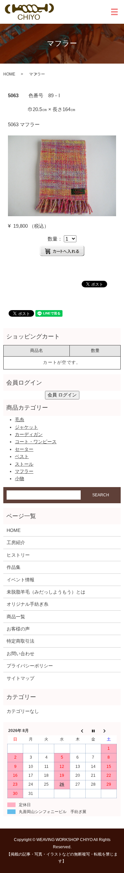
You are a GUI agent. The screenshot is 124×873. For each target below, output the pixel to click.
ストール (24, 464)
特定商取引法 (20, 641)
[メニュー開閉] (114, 12)
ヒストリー (18, 555)
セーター (24, 449)
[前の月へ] (77, 730)
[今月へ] (93, 730)
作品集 (14, 567)
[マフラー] (62, 175)
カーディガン (29, 434)
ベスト (22, 456)
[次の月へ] (108, 730)
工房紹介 (16, 542)
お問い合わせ (20, 653)
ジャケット (26, 427)
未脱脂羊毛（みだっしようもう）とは (46, 592)
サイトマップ (20, 678)
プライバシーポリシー (30, 665)
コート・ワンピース (36, 441)
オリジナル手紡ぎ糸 (27, 604)
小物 (19, 478)
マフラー (24, 471)
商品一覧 (16, 616)
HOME (9, 74)
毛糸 (19, 419)
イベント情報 (20, 579)
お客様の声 (18, 628)
